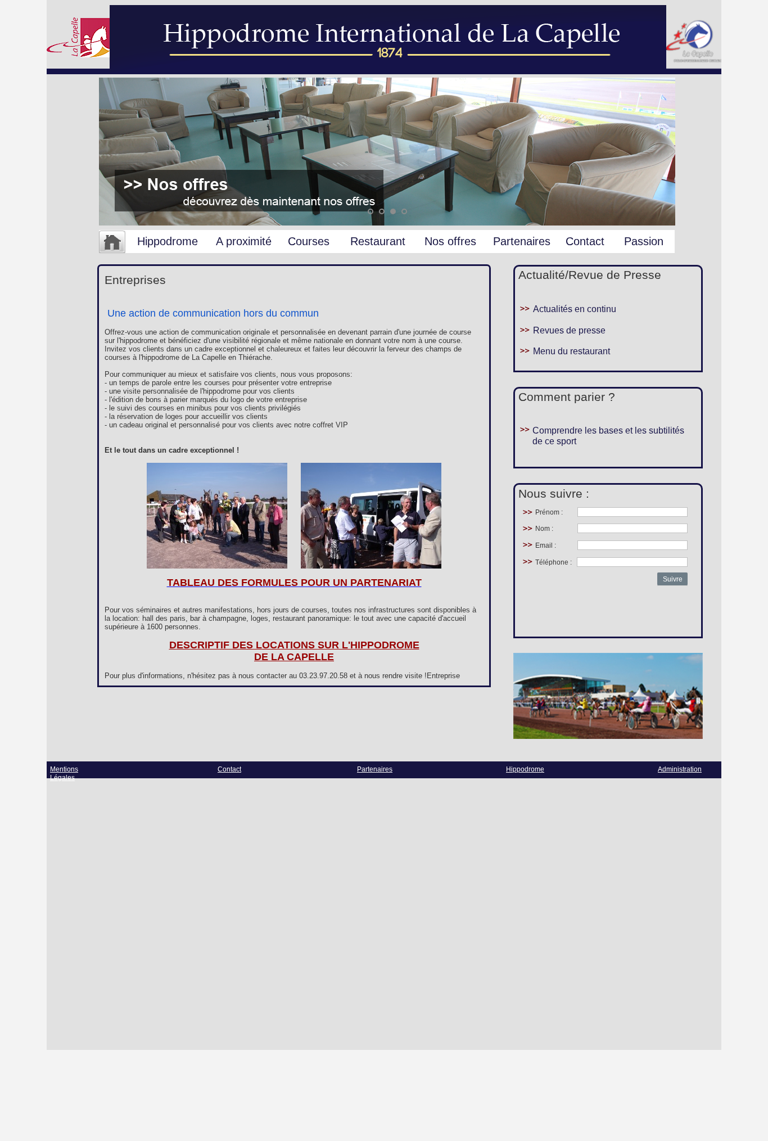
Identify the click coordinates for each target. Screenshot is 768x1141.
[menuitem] (112, 242)
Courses (308, 241)
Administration (680, 769)
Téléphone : (553, 562)
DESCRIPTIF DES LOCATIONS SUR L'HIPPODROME (294, 645)
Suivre (673, 579)
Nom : (544, 529)
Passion (643, 241)
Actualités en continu (574, 309)
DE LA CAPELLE (294, 656)
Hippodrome (167, 241)
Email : (545, 545)
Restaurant (377, 241)
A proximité (244, 241)
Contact (585, 241)
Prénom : (549, 512)
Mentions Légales (64, 773)
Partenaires (521, 241)
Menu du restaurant (571, 351)
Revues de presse (569, 330)
